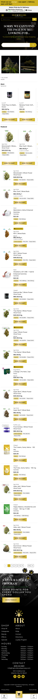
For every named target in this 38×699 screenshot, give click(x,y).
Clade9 (15, 290)
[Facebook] (19, 676)
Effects (3, 637)
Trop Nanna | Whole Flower (22, 311)
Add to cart (9, 119)
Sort (34, 697)
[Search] (34, 19)
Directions (19, 637)
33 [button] (29, 565)
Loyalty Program (21, 640)
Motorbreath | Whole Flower (22, 173)
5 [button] (22, 565)
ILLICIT (4, 103)
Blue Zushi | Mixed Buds (21, 191)
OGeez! (15, 445)
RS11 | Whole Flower (20, 253)
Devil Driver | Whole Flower (22, 546)
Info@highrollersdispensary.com (19, 668)
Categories (5, 631)
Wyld (14, 208)
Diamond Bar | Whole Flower (23, 292)
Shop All (4, 628)
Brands (3, 634)
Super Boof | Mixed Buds (21, 410)
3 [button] (15, 565)
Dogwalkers (16, 369)
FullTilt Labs (16, 425)
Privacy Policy (5, 689)
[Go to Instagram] (15, 676)
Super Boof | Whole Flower (22, 391)
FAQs (17, 631)
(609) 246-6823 (19, 666)
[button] (19, 10)
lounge (14, 2)
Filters (4, 697)
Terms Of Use (33, 689)
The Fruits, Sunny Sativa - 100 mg (24, 468)
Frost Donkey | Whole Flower (23, 427)
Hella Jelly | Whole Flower (22, 486)
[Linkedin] (23, 676)
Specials (4, 640)
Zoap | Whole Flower (20, 332)
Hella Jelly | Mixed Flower (22, 527)
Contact (18, 634)
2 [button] (12, 565)
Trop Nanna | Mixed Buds (21, 352)
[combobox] (17, 19)
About (17, 628)
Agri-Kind (4, 144)
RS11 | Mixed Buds (19, 233)
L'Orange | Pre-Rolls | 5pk (22, 372)
